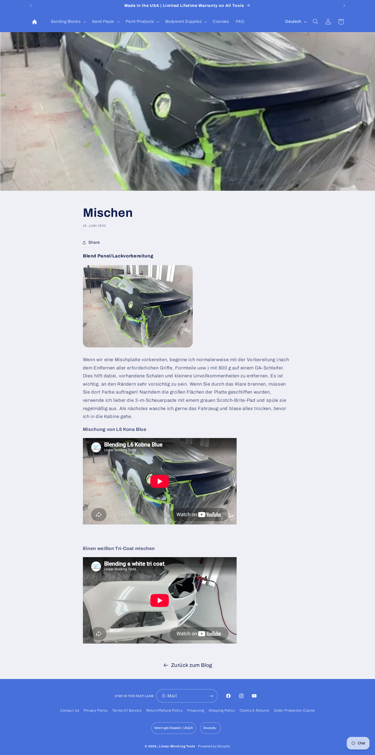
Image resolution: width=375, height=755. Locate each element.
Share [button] (94, 242)
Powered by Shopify (214, 746)
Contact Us (69, 710)
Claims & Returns (254, 710)
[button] (67, 22)
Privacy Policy (96, 710)
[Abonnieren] (211, 696)
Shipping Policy (222, 710)
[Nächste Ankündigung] (344, 5)
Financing (195, 710)
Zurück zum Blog (191, 665)
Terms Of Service (127, 710)
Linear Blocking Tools (177, 746)
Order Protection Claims (294, 710)
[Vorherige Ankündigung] (31, 5)
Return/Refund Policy (164, 710)
